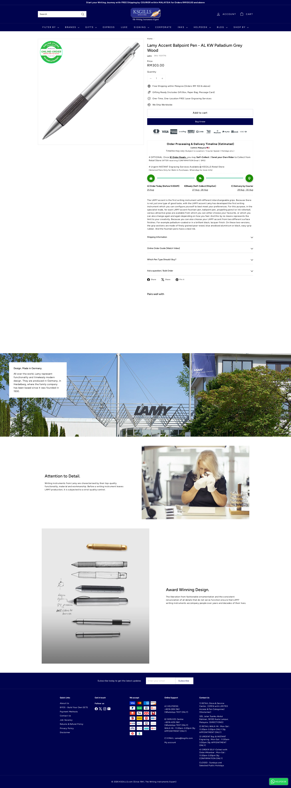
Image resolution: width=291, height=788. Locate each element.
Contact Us (65, 716)
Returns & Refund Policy (71, 724)
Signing (140, 27)
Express (109, 27)
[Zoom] (91, 92)
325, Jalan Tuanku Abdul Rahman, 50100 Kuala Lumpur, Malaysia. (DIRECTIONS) (214, 719)
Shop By (240, 27)
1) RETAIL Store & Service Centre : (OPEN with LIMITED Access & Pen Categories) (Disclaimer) (213, 707)
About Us (64, 703)
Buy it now (200, 121)
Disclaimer (65, 732)
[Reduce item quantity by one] (150, 78)
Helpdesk (201, 27)
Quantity (151, 72)
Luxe (124, 27)
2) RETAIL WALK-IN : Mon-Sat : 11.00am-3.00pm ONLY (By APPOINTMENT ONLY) (214, 729)
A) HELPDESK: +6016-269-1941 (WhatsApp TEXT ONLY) (176, 709)
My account (170, 742)
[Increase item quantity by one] (162, 78)
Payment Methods (69, 711)
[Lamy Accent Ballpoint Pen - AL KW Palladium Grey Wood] (200, 309)
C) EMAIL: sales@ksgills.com (178, 738)
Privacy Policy (67, 728)
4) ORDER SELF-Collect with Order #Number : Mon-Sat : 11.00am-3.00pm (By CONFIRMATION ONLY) (213, 754)
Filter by (49, 27)
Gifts (89, 27)
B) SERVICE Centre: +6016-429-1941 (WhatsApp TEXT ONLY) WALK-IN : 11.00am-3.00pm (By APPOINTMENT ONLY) (179, 725)
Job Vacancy (66, 720)
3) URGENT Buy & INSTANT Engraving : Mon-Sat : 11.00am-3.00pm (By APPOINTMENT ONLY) (214, 741)
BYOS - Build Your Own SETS (74, 707)
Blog (221, 27)
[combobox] (62, 14)
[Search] (82, 14)
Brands (71, 27)
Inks (181, 27)
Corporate (163, 27)
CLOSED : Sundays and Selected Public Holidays (211, 764)
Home (150, 39)
